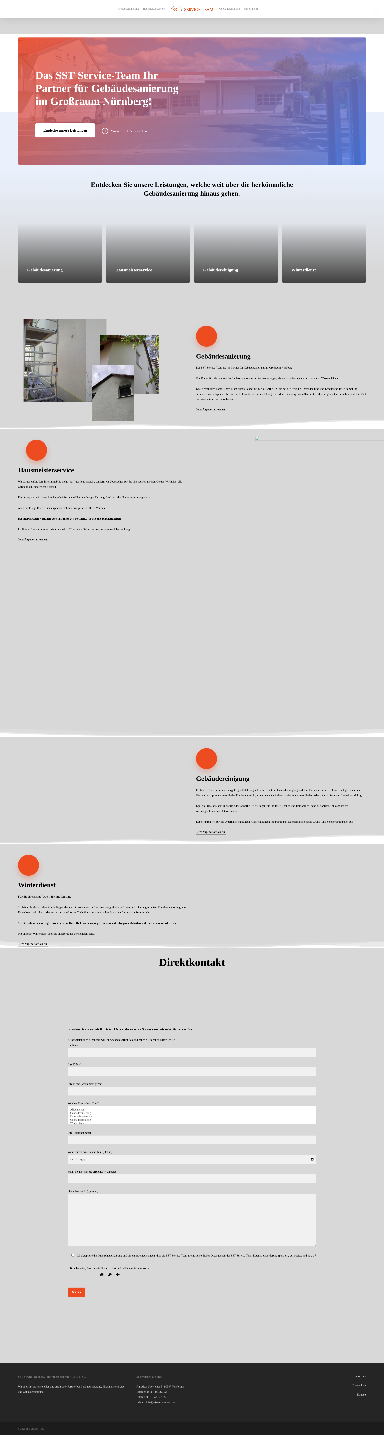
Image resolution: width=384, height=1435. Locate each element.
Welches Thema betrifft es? (83, 1307)
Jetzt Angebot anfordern (211, 409)
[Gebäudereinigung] (192, 1324)
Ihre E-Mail (74, 1268)
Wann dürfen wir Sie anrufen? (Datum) (90, 1356)
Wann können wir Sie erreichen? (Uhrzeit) (92, 1376)
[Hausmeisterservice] (192, 1321)
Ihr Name (73, 1249)
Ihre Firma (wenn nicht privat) (85, 1288)
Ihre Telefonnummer (79, 1337)
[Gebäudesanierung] (192, 1317)
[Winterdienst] (192, 1327)
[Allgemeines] (192, 1314)
